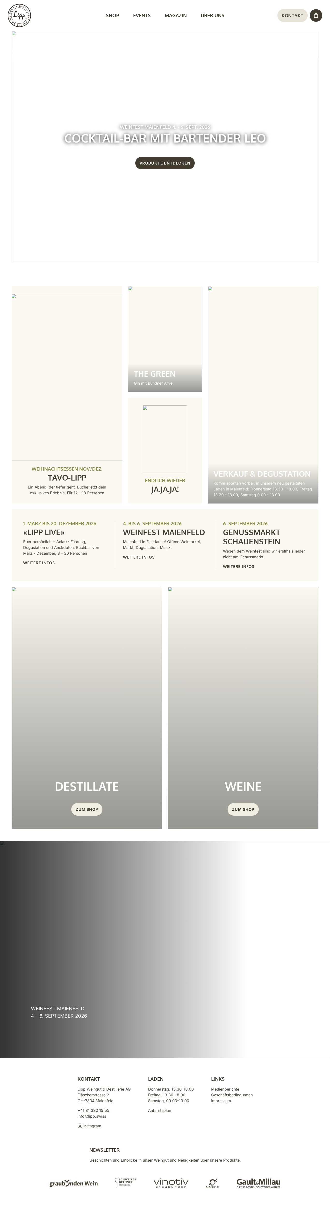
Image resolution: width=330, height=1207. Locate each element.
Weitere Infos (39, 562)
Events (142, 15)
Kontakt (292, 15)
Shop (112, 15)
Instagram (92, 1125)
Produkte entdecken (165, 163)
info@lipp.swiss (92, 1116)
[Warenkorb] (316, 15)
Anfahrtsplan (159, 1110)
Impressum (221, 1100)
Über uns (212, 15)
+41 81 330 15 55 (93, 1110)
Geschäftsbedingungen (232, 1094)
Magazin (176, 15)
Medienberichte (225, 1089)
